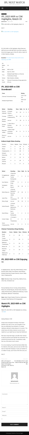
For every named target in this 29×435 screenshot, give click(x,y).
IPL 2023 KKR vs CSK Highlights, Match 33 (12, 17)
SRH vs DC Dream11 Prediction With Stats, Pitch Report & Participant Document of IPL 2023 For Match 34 (7, 364)
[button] (27, 8)
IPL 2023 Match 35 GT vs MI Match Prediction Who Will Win (21, 362)
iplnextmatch (4, 21)
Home (2, 11)
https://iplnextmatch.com (14, 383)
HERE (4, 311)
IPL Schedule (7, 11)
